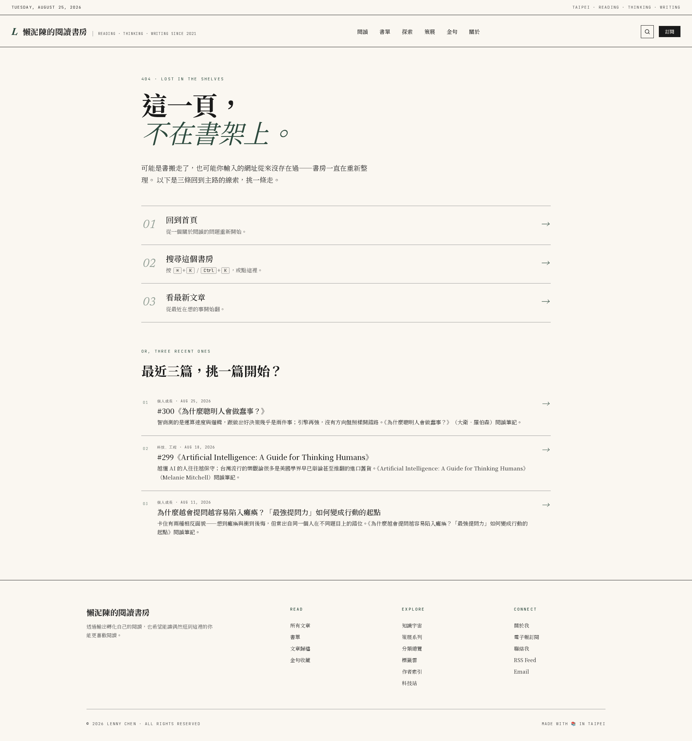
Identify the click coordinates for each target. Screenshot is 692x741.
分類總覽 (412, 648)
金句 (452, 31)
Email (521, 671)
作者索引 (412, 671)
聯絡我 (521, 648)
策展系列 (412, 636)
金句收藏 (300, 660)
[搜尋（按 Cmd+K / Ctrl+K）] (647, 31)
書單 (385, 31)
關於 (474, 31)
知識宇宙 (412, 625)
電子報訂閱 (526, 636)
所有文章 (300, 625)
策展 (429, 31)
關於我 (521, 625)
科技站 (409, 683)
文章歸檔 (300, 648)
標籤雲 (409, 660)
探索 (407, 31)
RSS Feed (525, 660)
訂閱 (669, 31)
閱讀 (362, 31)
